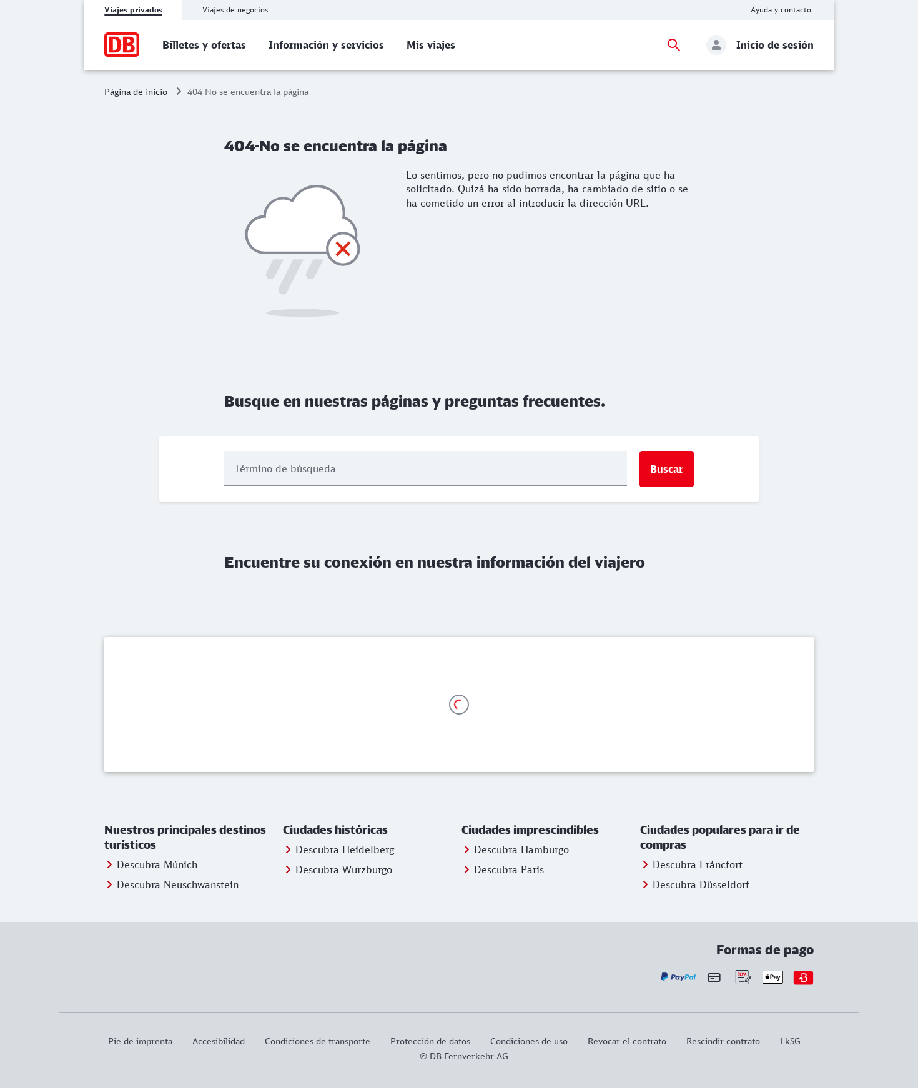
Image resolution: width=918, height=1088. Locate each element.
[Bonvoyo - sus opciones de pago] (803, 977)
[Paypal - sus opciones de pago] (678, 977)
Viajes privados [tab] (133, 9)
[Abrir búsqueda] (674, 45)
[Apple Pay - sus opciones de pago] (773, 977)
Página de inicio (135, 91)
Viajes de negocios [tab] (235, 9)
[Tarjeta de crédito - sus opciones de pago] (714, 977)
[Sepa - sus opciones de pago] (742, 977)
